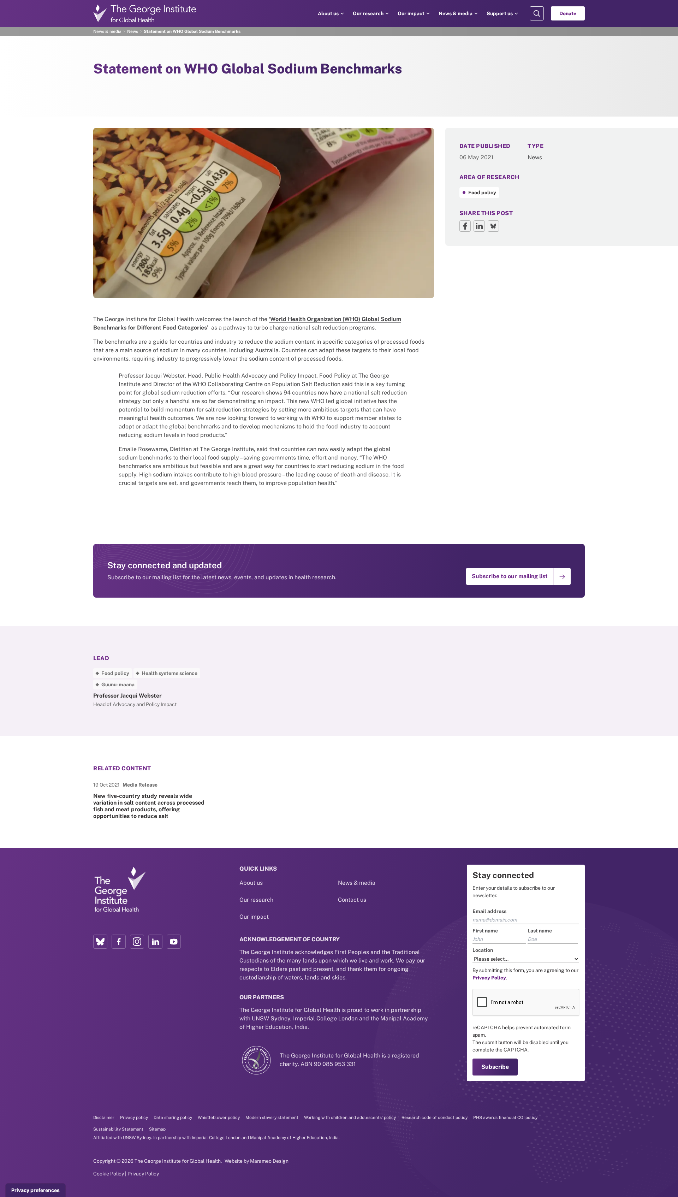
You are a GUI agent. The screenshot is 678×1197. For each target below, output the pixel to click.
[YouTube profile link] (174, 942)
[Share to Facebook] (465, 226)
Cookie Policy (108, 1174)
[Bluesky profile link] (100, 942)
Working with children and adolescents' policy (350, 1117)
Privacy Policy (143, 1174)
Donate (567, 13)
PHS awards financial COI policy (505, 1117)
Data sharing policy (173, 1117)
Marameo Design (269, 1161)
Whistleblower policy (219, 1117)
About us (328, 13)
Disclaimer (103, 1117)
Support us (500, 13)
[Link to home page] (119, 890)
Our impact (411, 13)
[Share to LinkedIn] (479, 226)
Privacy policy (134, 1117)
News (132, 31)
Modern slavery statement (271, 1117)
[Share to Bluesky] (493, 226)
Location (482, 950)
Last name (540, 931)
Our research (368, 13)
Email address (489, 911)
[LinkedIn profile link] (155, 942)
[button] (518, 576)
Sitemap (157, 1129)
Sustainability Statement (118, 1129)
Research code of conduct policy (435, 1117)
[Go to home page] (144, 13)
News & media (455, 13)
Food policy (482, 192)
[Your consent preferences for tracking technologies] (35, 1190)
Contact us (352, 899)
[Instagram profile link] (137, 942)
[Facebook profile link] (119, 942)
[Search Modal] (537, 13)
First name (485, 931)
